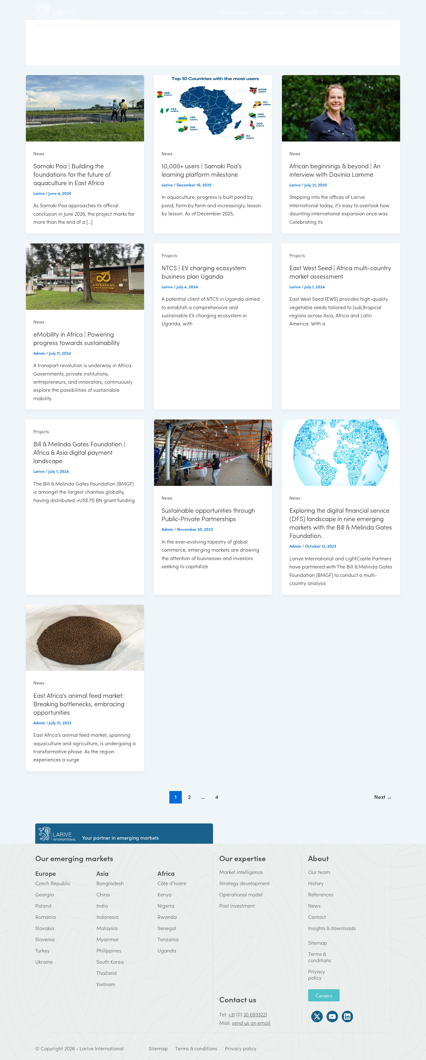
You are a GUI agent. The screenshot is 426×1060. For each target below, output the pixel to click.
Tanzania (168, 939)
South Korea (110, 961)
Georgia (44, 894)
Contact (317, 916)
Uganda (166, 950)
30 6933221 (255, 1014)
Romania (45, 916)
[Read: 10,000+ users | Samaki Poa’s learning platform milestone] (213, 107)
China (103, 894)
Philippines (108, 950)
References (320, 894)
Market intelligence (241, 871)
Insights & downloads (332, 927)
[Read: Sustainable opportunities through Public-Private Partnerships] (213, 451)
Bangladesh (110, 883)
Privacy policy (312, 974)
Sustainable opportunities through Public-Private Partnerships (208, 514)
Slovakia (44, 927)
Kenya (164, 894)
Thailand (106, 972)
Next (383, 796)
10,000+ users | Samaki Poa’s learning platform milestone (202, 169)
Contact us (237, 999)
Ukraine (44, 961)
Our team (319, 871)
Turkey (42, 950)
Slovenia (45, 939)
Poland (43, 905)
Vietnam (105, 984)
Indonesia (107, 916)
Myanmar (107, 939)
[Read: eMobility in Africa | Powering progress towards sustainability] (85, 275)
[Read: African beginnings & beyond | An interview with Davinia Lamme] (341, 107)
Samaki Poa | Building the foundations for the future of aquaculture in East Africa (72, 174)
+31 (231, 1014)
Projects (169, 255)
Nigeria (165, 905)
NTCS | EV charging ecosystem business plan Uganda (204, 271)
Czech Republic (52, 883)
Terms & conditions (312, 956)
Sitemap (312, 942)
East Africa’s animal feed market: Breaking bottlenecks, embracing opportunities (78, 703)
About (318, 858)
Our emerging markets (74, 858)
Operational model (241, 894)
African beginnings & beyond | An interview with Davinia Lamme (334, 169)
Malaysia (107, 927)
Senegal (166, 927)
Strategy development (244, 883)
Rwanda (167, 916)
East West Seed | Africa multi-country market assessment (340, 271)
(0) (239, 1014)
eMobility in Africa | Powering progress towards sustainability (76, 338)
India (102, 905)
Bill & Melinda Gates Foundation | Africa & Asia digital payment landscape (79, 452)
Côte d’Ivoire (171, 883)
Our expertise (242, 858)
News (38, 153)
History (316, 883)
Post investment (237, 905)
